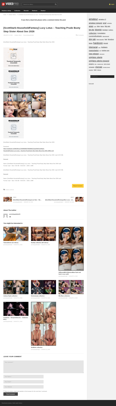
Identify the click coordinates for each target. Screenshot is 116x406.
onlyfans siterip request (99, 61)
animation (109, 23)
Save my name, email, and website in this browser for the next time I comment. (26, 391)
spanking (91, 70)
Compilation (101, 33)
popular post (100, 64)
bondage (105, 30)
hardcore (12, 189)
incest (106, 43)
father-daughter (100, 39)
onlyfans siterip (95, 57)
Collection (17, 10)
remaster (92, 67)
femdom (111, 39)
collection (93, 33)
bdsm (102, 26)
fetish (90, 43)
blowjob (98, 30)
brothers (111, 30)
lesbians (104, 47)
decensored (106, 36)
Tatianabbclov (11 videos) (10, 242)
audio (95, 26)
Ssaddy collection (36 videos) (39, 242)
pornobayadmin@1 (14, 214)
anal (104, 23)
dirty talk (92, 39)
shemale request (106, 67)
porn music (107, 64)
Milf (100, 50)
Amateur (43, 10)
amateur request (95, 23)
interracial (93, 47)
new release (94, 54)
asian (91, 26)
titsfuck (99, 70)
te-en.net (91, 83)
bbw (98, 26)
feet (106, 39)
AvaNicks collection (36, 347)
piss (96, 64)
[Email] (10, 216)
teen (95, 70)
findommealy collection (38, 296)
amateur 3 (102, 19)
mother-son (105, 50)
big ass (107, 26)
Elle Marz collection (64, 296)
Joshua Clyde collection (10, 296)
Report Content (77, 185)
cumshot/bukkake (95, 36)
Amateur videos (18, 35)
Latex (99, 47)
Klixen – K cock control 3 (104, 76)
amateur (7, 189)
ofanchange (102, 54)
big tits (91, 30)
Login (112, 4)
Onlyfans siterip (6, 10)
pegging (91, 64)
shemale (98, 67)
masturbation (94, 50)
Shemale (26, 10)
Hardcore (34, 10)
